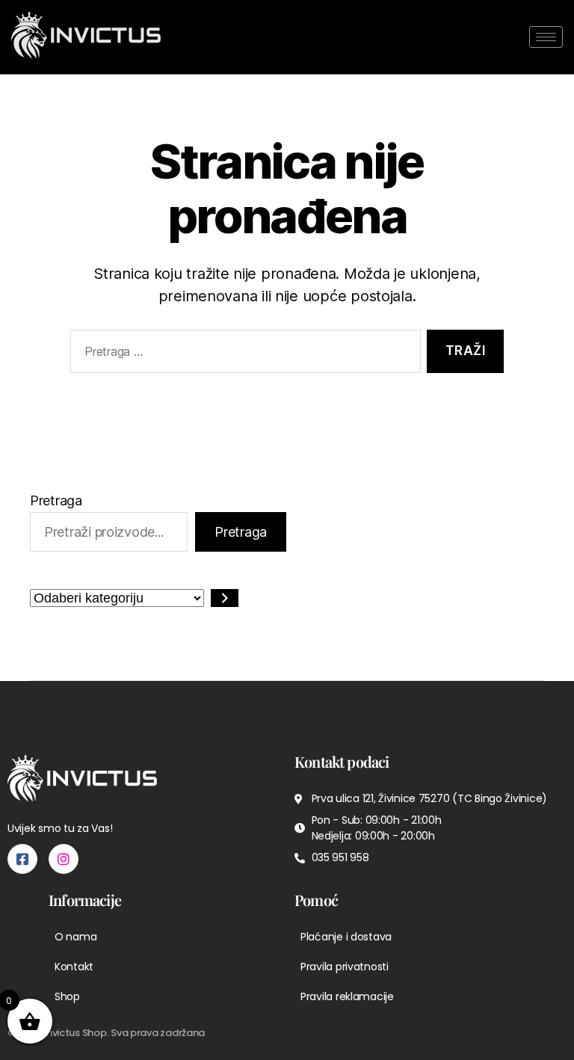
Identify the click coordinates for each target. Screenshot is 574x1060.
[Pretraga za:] (242, 355)
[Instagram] (63, 859)
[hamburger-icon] (546, 37)
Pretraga (56, 500)
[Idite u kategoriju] (224, 598)
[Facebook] (22, 859)
